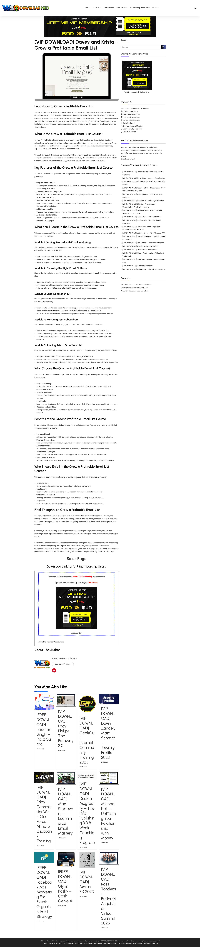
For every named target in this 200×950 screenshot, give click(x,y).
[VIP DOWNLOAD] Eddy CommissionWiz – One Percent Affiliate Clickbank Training (44, 814)
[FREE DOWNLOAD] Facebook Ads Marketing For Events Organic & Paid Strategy (44, 892)
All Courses (96, 8)
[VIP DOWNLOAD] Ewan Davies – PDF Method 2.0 (142, 217)
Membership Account (139, 8)
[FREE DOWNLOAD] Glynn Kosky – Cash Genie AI (65, 886)
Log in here (59, 642)
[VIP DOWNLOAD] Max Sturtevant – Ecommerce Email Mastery (65, 811)
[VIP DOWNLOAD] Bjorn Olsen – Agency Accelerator (143, 178)
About (154, 8)
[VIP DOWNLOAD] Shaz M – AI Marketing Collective (143, 200)
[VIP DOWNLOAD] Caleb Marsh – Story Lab (139, 249)
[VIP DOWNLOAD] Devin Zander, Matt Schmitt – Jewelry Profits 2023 (108, 733)
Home (87, 8)
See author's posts (62, 664)
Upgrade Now (76, 633)
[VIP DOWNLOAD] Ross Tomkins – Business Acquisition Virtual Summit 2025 (108, 896)
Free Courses (121, 8)
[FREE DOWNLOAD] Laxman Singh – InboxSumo (43, 729)
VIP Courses (109, 8)
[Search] (163, 47)
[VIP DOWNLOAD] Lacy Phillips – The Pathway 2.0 (66, 728)
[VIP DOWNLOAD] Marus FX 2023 (86, 882)
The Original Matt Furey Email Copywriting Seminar (77, 545)
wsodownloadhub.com (64, 658)
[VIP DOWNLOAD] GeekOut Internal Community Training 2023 (86, 740)
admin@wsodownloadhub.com (136, 288)
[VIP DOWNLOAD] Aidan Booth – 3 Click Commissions (143, 269)
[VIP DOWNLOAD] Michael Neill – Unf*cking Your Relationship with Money (108, 813)
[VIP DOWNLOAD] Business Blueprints (137, 266)
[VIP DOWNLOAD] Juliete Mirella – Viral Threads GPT (143, 233)
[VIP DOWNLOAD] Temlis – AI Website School (140, 246)
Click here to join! (128, 159)
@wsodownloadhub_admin (138, 291)
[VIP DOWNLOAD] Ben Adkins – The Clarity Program (143, 243)
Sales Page (77, 558)
